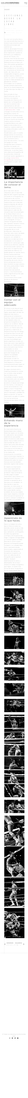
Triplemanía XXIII (9, 109)
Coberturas (10, 30)
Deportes (19, 30)
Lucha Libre (10, 32)
